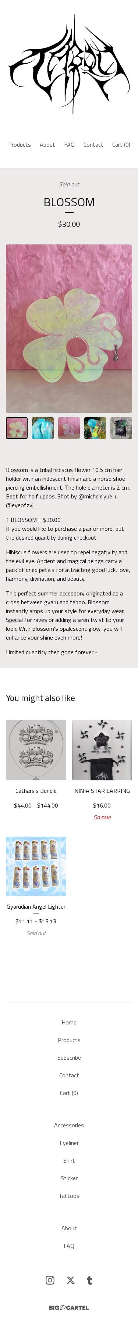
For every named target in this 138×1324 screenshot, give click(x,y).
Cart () (121, 144)
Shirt (69, 1160)
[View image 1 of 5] (17, 428)
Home (69, 1022)
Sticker (69, 1178)
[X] (70, 1280)
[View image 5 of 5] (121, 428)
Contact (93, 144)
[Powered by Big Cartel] (69, 1307)
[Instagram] (50, 1280)
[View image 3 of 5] (69, 428)
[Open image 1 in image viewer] (69, 328)
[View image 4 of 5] (95, 428)
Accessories (69, 1125)
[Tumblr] (89, 1280)
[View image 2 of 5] (43, 428)
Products (19, 144)
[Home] (69, 67)
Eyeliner (69, 1142)
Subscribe (69, 1057)
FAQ (69, 144)
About (47, 144)
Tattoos (69, 1195)
